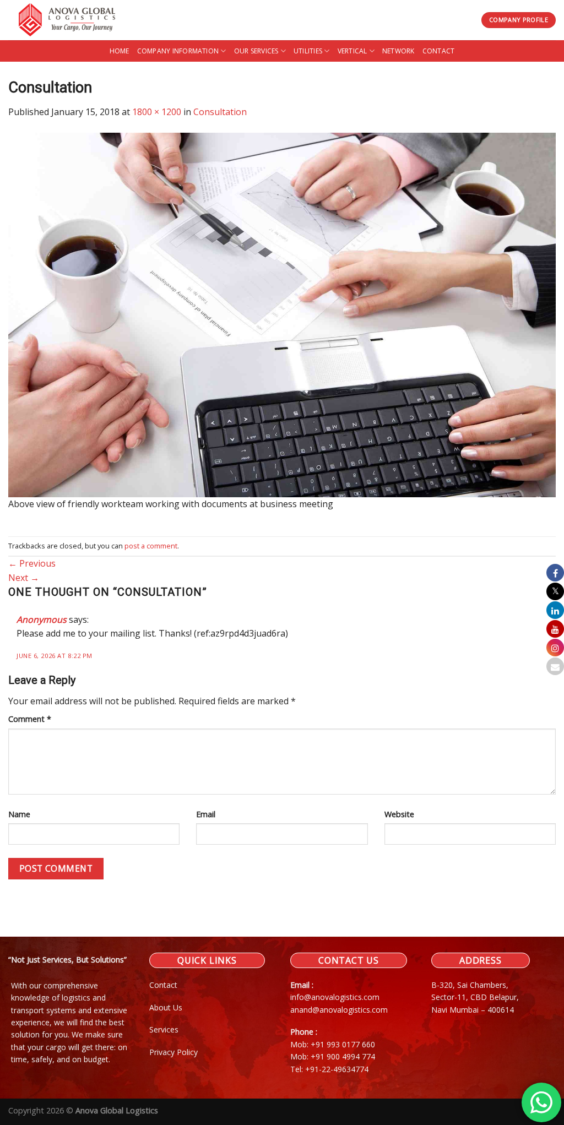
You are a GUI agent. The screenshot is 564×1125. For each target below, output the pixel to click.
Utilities (308, 51)
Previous (32, 563)
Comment (29, 719)
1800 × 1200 (156, 112)
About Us (165, 1007)
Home (119, 51)
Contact (438, 51)
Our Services (256, 51)
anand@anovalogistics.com (339, 1009)
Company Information (178, 51)
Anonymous (42, 619)
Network (398, 51)
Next (23, 578)
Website (399, 814)
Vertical (352, 51)
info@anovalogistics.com (334, 997)
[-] (73, 20)
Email (205, 814)
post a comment (150, 546)
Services (163, 1029)
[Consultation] (282, 314)
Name (19, 814)
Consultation (220, 112)
